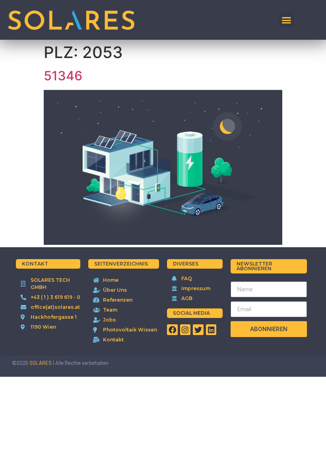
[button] (286, 19)
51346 (63, 75)
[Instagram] (185, 329)
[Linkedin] (211, 329)
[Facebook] (172, 329)
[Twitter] (198, 329)
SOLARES (40, 363)
